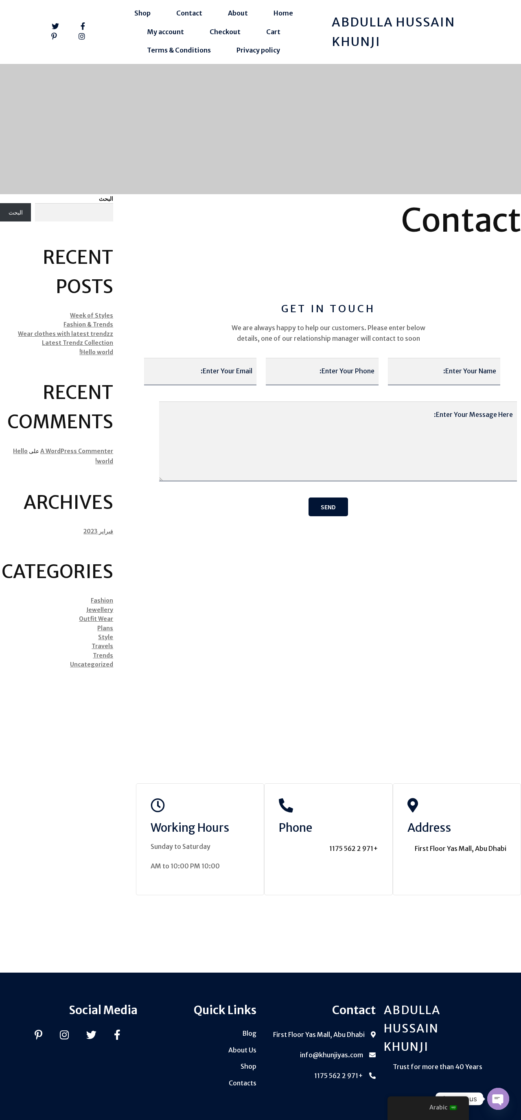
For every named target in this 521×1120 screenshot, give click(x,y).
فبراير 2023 (98, 531)
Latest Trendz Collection (77, 342)
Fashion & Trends (88, 324)
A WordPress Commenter (76, 451)
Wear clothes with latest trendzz (65, 334)
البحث (106, 198)
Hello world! (96, 352)
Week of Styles (91, 315)
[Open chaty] (498, 1099)
